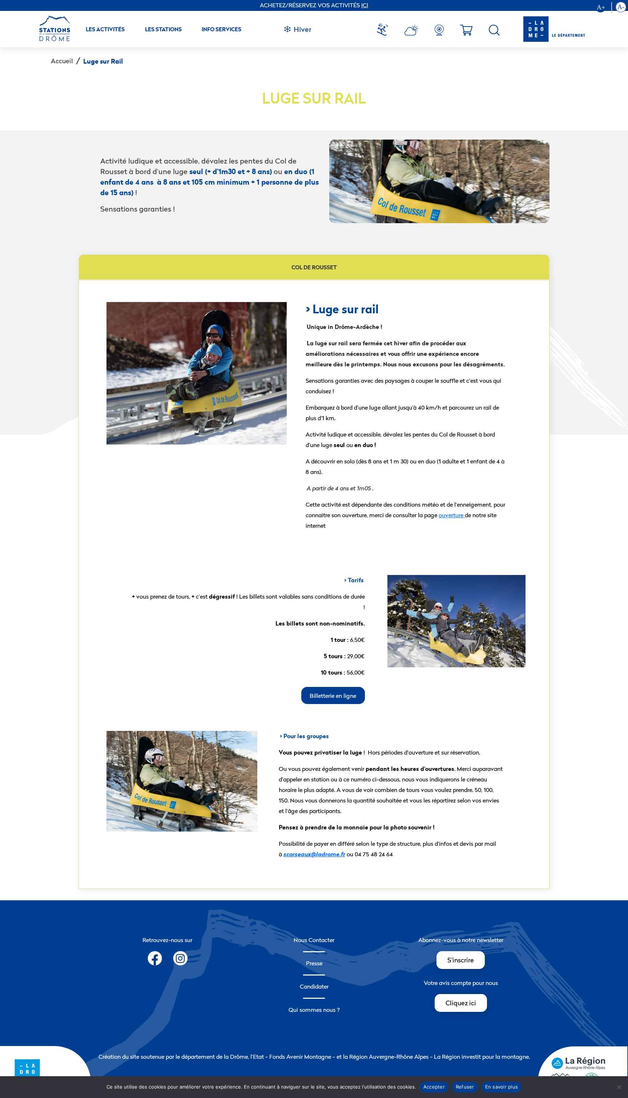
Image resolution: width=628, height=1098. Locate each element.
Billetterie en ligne (333, 695)
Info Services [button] (221, 29)
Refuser (465, 1087)
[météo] (385, 30)
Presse (314, 963)
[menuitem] (385, 30)
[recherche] (494, 30)
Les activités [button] (105, 29)
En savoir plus (501, 1087)
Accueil (62, 60)
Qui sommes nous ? (314, 1010)
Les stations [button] (163, 29)
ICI (364, 5)
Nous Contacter (314, 940)
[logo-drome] (547, 29)
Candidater (314, 986)
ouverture (452, 515)
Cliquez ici (461, 1002)
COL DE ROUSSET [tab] (314, 267)
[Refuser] (619, 1087)
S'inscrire (460, 960)
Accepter (434, 1087)
